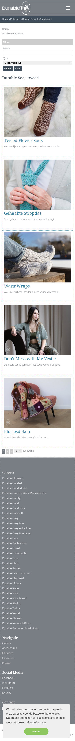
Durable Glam (10, 563)
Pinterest (7, 688)
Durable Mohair (11, 583)
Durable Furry (10, 558)
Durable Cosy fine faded (16, 533)
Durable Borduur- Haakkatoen (20, 628)
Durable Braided (12, 483)
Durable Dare (10, 538)
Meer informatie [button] (36, 722)
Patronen (7, 653)
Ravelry (6, 693)
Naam (6, 48)
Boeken (6, 663)
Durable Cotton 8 (12, 513)
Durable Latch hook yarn (17, 573)
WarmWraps (17, 286)
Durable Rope (10, 588)
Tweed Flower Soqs (23, 140)
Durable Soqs (10, 593)
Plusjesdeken (17, 431)
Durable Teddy (11, 608)
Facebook (8, 678)
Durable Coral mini (13, 508)
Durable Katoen (11, 568)
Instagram (8, 683)
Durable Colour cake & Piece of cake (24, 493)
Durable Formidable (14, 553)
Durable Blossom (12, 478)
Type (5, 58)
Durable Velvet (11, 613)
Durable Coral (10, 503)
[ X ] (71, 29)
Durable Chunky (12, 618)
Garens (6, 643)
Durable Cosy (10, 518)
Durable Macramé (13, 578)
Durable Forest (11, 548)
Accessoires (9, 648)
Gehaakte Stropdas (23, 213)
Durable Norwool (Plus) (16, 623)
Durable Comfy (11, 498)
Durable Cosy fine (13, 523)
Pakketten (8, 658)
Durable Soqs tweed (14, 598)
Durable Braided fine (14, 488)
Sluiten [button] (36, 731)
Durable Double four (14, 543)
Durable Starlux (11, 603)
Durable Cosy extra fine (16, 528)
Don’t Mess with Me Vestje (30, 358)
